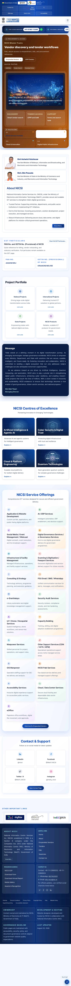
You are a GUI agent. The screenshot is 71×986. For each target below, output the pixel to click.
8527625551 (53, 880)
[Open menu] (68, 20)
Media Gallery (16, 72)
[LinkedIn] (50, 893)
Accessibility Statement (22, 906)
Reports (25, 64)
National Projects (11, 64)
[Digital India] (31, 3)
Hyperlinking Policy (8, 906)
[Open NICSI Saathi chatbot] (67, 981)
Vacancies (42, 858)
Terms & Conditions (15, 904)
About (41, 842)
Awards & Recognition (13, 890)
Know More (8, 862)
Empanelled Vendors (46, 846)
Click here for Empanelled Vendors (35, 729)
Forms (7, 72)
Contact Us (10, 7)
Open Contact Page (35, 791)
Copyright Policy (37, 904)
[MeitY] (44, 821)
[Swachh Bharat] (40, 3)
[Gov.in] (22, 821)
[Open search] (44, 7)
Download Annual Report (14, 882)
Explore (7, 448)
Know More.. (58, 229)
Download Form (10, 878)
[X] (39, 893)
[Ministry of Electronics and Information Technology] (22, 3)
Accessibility (44, 13)
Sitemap (5, 904)
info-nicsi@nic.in (51, 883)
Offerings (10, 13)
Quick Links (27, 13)
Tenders (42, 850)
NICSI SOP (8, 874)
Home (41, 838)
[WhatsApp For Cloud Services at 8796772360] (41, 29)
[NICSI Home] (12, 20)
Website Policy (54, 904)
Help (46, 904)
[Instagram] (47, 893)
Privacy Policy (26, 904)
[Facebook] (43, 893)
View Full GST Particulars (57, 244)
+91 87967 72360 (31, 29)
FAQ (40, 854)
